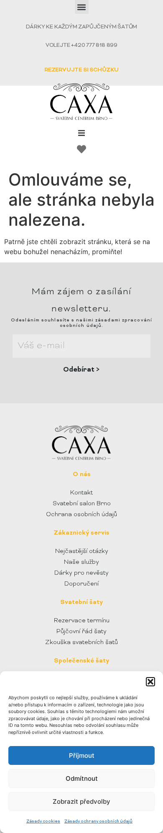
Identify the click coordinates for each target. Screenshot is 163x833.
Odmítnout (82, 778)
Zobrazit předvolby (81, 801)
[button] (150, 682)
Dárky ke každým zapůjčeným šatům (82, 27)
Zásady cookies (43, 821)
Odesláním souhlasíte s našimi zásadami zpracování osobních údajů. (81, 323)
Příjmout (81, 755)
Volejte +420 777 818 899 (81, 45)
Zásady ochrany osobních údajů (98, 821)
